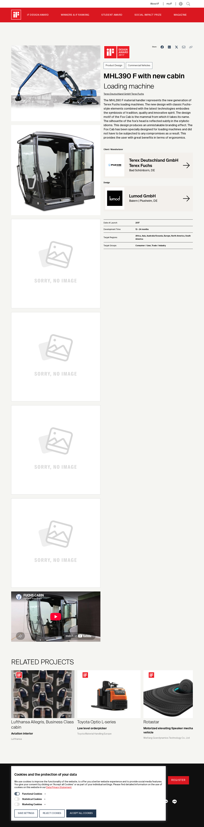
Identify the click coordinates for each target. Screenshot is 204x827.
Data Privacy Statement (59, 787)
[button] (180, 4)
